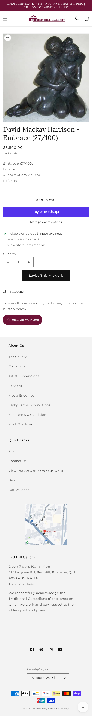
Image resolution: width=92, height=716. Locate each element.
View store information (26, 245)
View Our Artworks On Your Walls (36, 471)
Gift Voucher (19, 490)
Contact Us (18, 461)
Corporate (17, 366)
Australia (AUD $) (44, 677)
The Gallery (18, 357)
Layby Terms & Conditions (29, 405)
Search (14, 451)
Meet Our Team (21, 424)
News (13, 480)
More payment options (46, 222)
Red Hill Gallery (39, 708)
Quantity (9, 254)
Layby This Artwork (46, 275)
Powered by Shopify (58, 708)
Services (15, 386)
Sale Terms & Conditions (28, 415)
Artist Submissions (24, 376)
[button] (5, 18)
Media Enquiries (21, 395)
